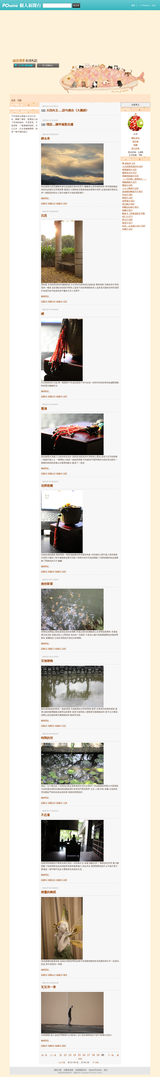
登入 (154, 5)
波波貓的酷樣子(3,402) (132, 191)
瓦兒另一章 (48, 987)
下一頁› (111, 1055)
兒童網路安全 (81, 1070)
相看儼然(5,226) (129, 169)
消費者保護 (68, 1070)
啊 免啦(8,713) (128, 163)
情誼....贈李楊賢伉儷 (59, 124)
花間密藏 (47, 485)
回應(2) (44, 726)
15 (79, 1055)
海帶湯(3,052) (128, 201)
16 (83, 1055)
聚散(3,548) (127, 185)
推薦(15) (51, 301)
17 (88, 1055)
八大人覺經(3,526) (130, 188)
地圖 (135, 145)
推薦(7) (51, 649)
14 (74, 1055)
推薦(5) (51, 726)
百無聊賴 (47, 660)
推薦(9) (51, 571)
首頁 (13, 100)
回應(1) (44, 649)
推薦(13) (51, 473)
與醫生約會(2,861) (130, 207)
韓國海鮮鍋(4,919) (130, 176)
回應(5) (44, 880)
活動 (20, 100)
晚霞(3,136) (127, 198)
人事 (65, 803)
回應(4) (44, 975)
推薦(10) (51, 203)
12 (65, 1055)
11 (60, 1055)
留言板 (135, 141)
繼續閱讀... (45, 198)
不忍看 (45, 815)
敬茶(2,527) (127, 223)
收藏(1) (58, 649)
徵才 (106, 1070)
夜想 (65, 975)
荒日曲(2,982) (128, 204)
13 (69, 1055)
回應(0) (44, 203)
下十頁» (96, 1062)
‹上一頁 (53, 1055)
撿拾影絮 (47, 583)
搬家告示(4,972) (129, 173)
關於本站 (135, 138)
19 (98, 1055)
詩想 (65, 203)
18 (93, 1055)
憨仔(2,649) (127, 219)
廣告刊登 (58, 1070)
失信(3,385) (127, 194)
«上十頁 (61, 1062)
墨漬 (44, 408)
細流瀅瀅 (19, 60)
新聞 (133, 5)
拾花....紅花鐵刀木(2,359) (133, 226)
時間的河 (47, 738)
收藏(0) (59, 203)
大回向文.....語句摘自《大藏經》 (67, 110)
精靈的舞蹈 (48, 892)
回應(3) (44, 301)
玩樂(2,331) (127, 229)
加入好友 (135, 148)
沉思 (44, 215)
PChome (145, 5)
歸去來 (45, 138)
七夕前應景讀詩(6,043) (132, 166)
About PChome (95, 1070)
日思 (65, 301)
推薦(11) (51, 975)
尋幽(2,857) (127, 210)
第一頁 (44, 1055)
